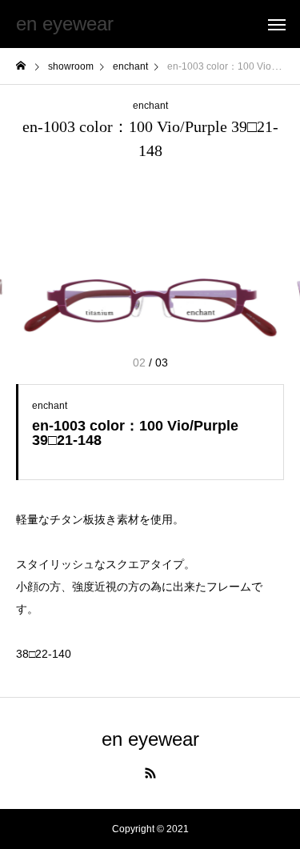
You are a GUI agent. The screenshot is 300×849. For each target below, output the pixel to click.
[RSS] (150, 773)
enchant (150, 105)
